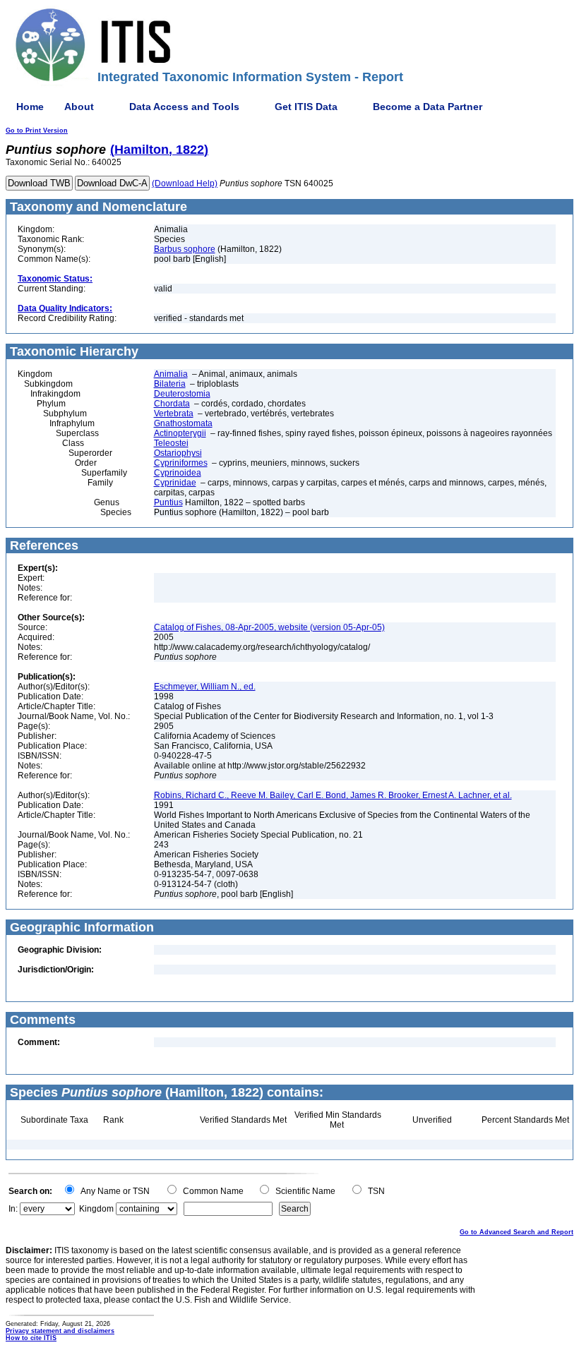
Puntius (168, 502)
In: (13, 1209)
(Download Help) (184, 183)
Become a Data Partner (427, 106)
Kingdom (96, 1209)
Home (30, 106)
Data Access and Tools (184, 106)
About (79, 106)
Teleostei (171, 443)
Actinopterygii (180, 433)
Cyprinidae (175, 483)
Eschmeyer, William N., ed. (205, 687)
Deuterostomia (182, 394)
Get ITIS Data (306, 106)
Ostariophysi (178, 453)
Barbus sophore (184, 249)
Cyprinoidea (177, 473)
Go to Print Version (37, 130)
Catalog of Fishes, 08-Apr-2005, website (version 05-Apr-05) (269, 627)
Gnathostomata (183, 423)
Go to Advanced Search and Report (516, 1232)
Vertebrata (173, 413)
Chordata (172, 404)
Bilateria (170, 384)
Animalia (171, 374)
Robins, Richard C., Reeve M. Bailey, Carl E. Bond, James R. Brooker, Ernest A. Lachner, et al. (333, 795)
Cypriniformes (181, 463)
